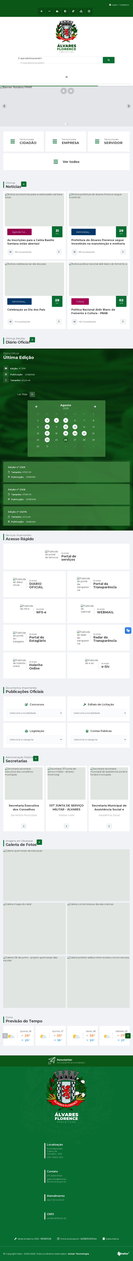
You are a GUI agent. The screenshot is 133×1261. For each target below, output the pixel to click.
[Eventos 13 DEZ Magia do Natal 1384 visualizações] (34, 928)
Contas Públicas (101, 731)
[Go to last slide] (4, 106)
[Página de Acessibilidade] (89, 11)
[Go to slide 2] (67, 124)
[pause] (71, 91)
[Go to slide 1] (65, 124)
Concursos (37, 704)
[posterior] (95, 407)
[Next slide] (129, 106)
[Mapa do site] (81, 11)
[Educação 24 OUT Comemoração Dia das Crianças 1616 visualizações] (98, 928)
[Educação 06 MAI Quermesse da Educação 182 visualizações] (66, 875)
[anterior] (36, 407)
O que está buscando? (30, 58)
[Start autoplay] (63, 91)
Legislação (37, 731)
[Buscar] (109, 60)
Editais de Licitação (101, 704)
